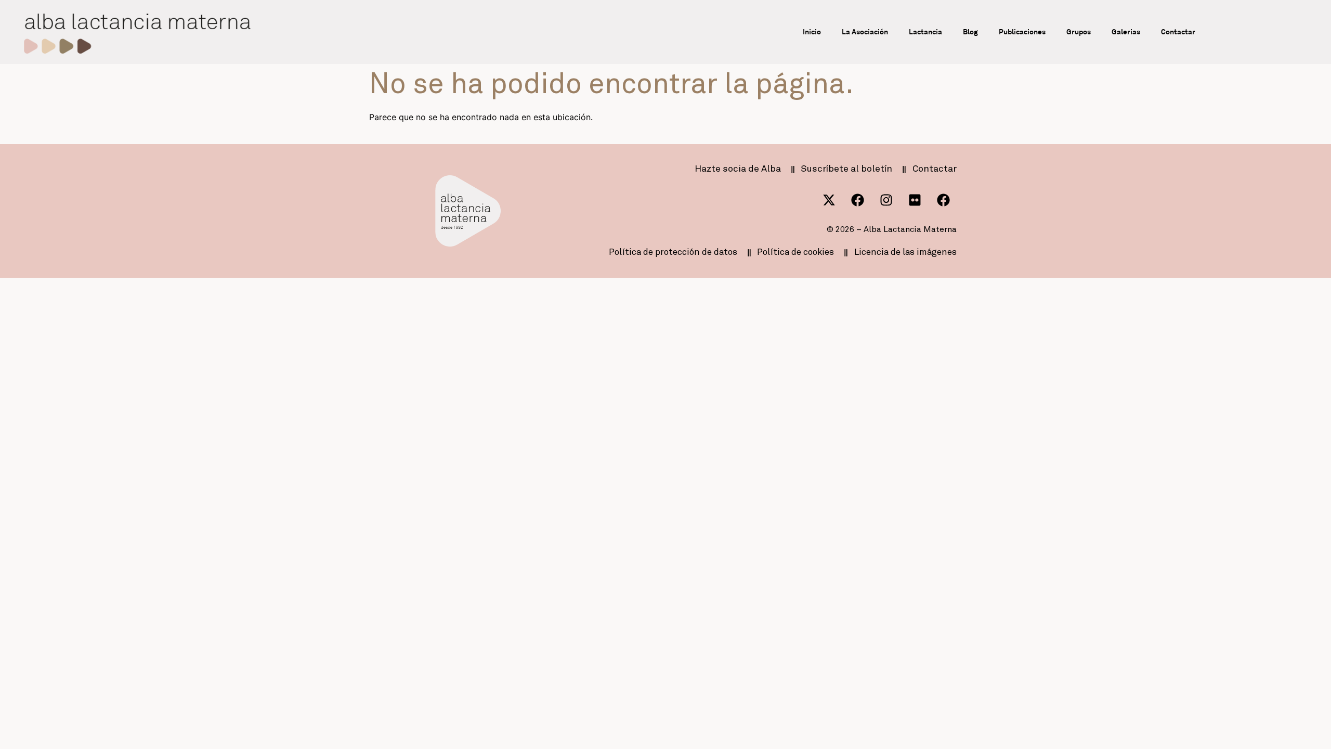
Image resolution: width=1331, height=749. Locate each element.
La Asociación (865, 31)
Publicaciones (1022, 31)
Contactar (1178, 31)
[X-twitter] (829, 200)
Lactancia (925, 31)
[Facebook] (858, 200)
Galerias (1126, 31)
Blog (970, 31)
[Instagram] (886, 200)
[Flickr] (915, 200)
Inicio (812, 31)
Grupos (1078, 31)
